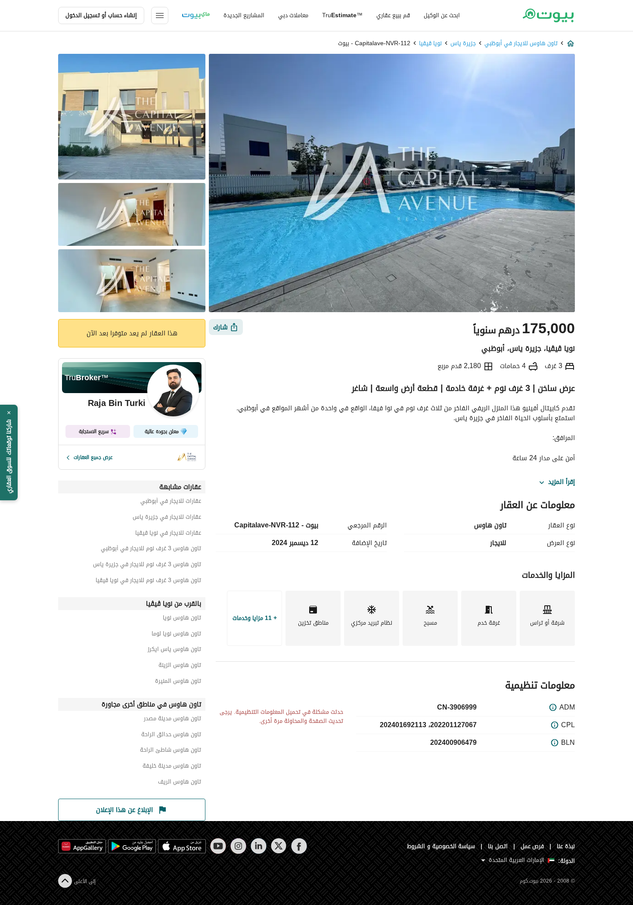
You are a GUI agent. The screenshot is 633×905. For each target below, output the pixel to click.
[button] (9, 452)
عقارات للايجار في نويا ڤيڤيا (168, 534)
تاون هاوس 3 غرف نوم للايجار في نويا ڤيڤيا (148, 581)
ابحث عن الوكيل (442, 15)
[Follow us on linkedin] (259, 846)
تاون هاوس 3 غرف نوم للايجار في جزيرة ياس (147, 565)
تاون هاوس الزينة (179, 666)
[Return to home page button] (548, 15)
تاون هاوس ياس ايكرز (174, 650)
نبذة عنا (566, 846)
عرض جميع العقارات (93, 457)
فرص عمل (532, 846)
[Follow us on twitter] (279, 846)
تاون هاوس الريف (179, 782)
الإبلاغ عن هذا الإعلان (124, 809)
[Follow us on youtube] (218, 846)
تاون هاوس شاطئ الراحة (170, 751)
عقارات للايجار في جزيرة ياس (167, 518)
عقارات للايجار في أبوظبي (170, 502)
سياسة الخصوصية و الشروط (441, 846)
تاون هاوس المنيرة (178, 682)
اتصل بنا (498, 846)
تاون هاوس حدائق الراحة (171, 735)
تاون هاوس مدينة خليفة (172, 767)
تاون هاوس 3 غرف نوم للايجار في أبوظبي (151, 549)
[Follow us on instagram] (238, 846)
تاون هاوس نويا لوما (176, 634)
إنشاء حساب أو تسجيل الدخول (101, 15)
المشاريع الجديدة (243, 15)
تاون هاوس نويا (182, 618)
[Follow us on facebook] (299, 846)
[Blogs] (196, 15)
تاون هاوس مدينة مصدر (172, 719)
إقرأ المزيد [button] (561, 482)
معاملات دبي (293, 15)
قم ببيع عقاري (393, 15)
